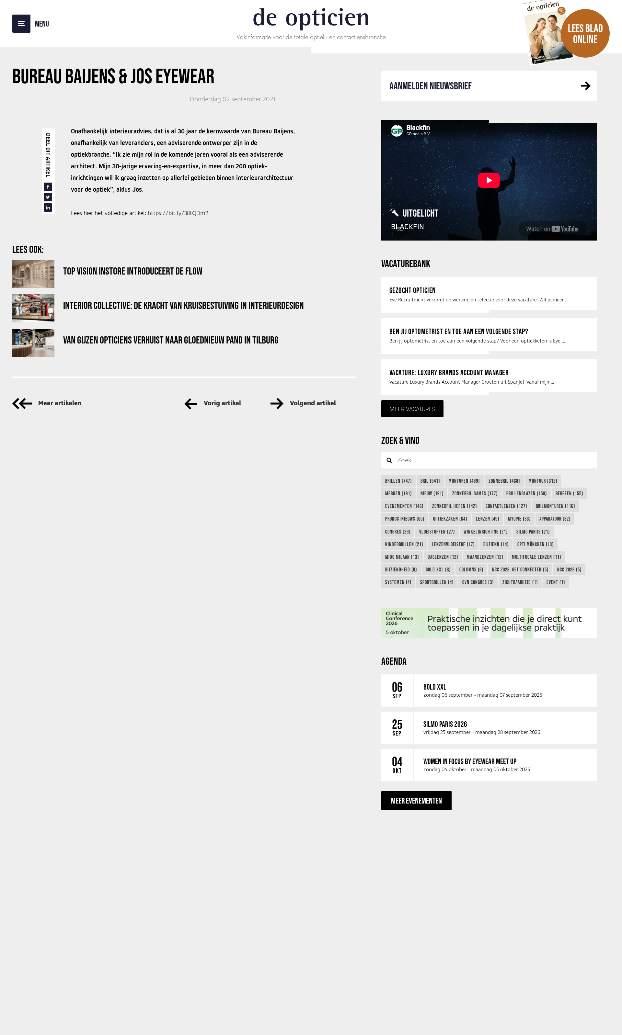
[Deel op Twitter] (48, 197)
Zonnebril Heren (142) (454, 506)
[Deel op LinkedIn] (48, 207)
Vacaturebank (405, 263)
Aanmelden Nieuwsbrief (430, 85)
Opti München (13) (535, 544)
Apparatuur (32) (554, 519)
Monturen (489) (464, 481)
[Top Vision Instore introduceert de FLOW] (33, 274)
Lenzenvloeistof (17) (453, 544)
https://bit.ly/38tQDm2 (178, 213)
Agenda (394, 661)
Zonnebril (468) (504, 481)
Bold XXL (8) (438, 569)
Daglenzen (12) (443, 557)
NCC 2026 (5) (569, 569)
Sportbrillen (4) (437, 582)
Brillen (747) (398, 481)
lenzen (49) (487, 519)
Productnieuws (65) (404, 519)
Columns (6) (471, 569)
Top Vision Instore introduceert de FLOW (132, 270)
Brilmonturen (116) (555, 506)
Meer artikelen (60, 403)
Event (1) (556, 582)
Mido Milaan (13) (402, 557)
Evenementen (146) (404, 506)
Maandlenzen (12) (485, 557)
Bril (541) (430, 481)
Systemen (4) (398, 582)
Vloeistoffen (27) (437, 531)
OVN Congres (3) (478, 582)
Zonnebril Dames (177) (475, 493)
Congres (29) (397, 531)
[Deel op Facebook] (48, 187)
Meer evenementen (416, 800)
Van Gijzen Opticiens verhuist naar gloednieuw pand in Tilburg (171, 339)
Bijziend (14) (496, 544)
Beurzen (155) (569, 493)
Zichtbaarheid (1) (520, 582)
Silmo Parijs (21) (533, 531)
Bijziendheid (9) (401, 569)
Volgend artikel (313, 403)
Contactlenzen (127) (506, 506)
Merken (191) (398, 493)
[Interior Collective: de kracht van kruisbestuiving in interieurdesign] (33, 308)
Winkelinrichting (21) (486, 531)
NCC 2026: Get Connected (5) (520, 569)
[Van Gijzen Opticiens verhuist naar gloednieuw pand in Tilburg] (33, 343)
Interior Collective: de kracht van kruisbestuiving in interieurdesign (183, 305)
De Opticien (311, 17)
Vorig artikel (222, 403)
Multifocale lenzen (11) (536, 557)
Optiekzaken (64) (450, 519)
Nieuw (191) (431, 493)
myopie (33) (519, 519)
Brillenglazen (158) (526, 493)
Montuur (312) (543, 481)
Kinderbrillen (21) (404, 544)
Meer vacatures (412, 409)
